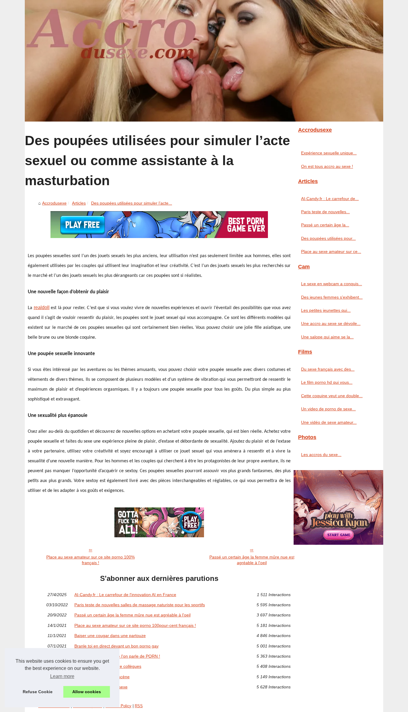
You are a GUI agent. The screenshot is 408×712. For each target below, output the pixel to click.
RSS (139, 706)
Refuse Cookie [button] (38, 691)
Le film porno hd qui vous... (326, 382)
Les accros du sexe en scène (102, 677)
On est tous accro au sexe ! (327, 166)
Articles (79, 203)
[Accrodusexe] (204, 61)
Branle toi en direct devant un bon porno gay (116, 646)
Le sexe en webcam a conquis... (331, 283)
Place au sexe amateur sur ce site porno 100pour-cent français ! (135, 625)
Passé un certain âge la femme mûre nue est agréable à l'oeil (252, 560)
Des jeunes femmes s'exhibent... (332, 297)
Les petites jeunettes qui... (326, 310)
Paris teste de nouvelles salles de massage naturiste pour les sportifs (139, 605)
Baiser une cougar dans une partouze (110, 635)
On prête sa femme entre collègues (107, 666)
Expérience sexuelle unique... (329, 153)
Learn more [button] (62, 676)
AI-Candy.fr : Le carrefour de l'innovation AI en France (125, 595)
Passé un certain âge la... (325, 224)
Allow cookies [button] (86, 691)
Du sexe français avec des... (328, 369)
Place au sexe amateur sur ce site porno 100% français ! (90, 560)
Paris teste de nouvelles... (325, 211)
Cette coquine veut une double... (332, 395)
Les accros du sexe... (321, 454)
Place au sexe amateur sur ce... (331, 251)
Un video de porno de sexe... (328, 408)
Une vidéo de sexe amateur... (329, 422)
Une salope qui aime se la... (327, 336)
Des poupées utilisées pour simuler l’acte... (131, 203)
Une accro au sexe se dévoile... (331, 323)
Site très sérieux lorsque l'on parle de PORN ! (117, 656)
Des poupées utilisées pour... (328, 238)
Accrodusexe (54, 203)
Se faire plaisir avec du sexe (101, 687)
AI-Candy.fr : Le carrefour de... (330, 198)
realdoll (42, 307)
